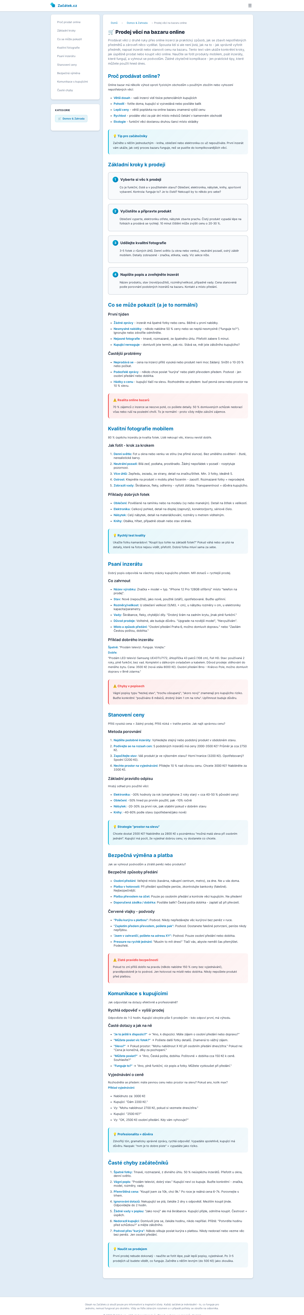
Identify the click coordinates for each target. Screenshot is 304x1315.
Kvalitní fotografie (68, 47)
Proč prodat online (69, 22)
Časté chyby (65, 90)
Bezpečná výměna (68, 73)
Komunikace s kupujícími (72, 81)
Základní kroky (66, 30)
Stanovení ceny (67, 64)
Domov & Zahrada (137, 22)
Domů (114, 22)
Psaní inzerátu (66, 56)
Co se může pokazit (69, 39)
